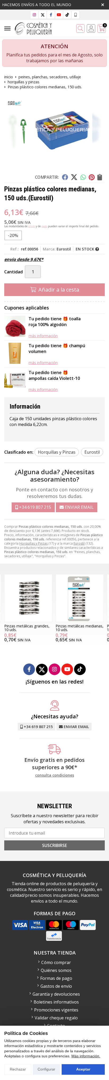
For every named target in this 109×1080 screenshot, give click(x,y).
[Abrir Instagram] (34, 14)
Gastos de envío (56, 986)
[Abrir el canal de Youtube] (59, 14)
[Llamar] (75, 14)
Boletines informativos (56, 1002)
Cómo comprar (56, 962)
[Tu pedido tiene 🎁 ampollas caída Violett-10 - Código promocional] (14, 381)
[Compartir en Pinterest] (91, 177)
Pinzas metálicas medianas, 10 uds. (79, 627)
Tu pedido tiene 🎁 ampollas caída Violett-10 (54, 375)
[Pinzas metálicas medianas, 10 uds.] (79, 598)
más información (43, 335)
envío (31, 226)
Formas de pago (56, 978)
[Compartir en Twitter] (74, 177)
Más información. (85, 1056)
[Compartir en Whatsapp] (83, 177)
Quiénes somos (56, 970)
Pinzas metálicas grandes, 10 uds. (26, 627)
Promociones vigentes (56, 1010)
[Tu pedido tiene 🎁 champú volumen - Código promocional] (14, 354)
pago (44, 226)
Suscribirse (54, 845)
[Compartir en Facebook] (65, 177)
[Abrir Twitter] (43, 14)
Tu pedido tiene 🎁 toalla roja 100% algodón (55, 321)
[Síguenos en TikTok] (67, 14)
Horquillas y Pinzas (33, 543)
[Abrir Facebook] (51, 14)
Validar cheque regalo (56, 1018)
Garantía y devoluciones (56, 994)
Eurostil (79, 543)
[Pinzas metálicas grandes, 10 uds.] (28, 598)
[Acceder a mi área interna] (91, 28)
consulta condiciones (54, 775)
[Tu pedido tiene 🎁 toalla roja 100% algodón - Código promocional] (14, 327)
